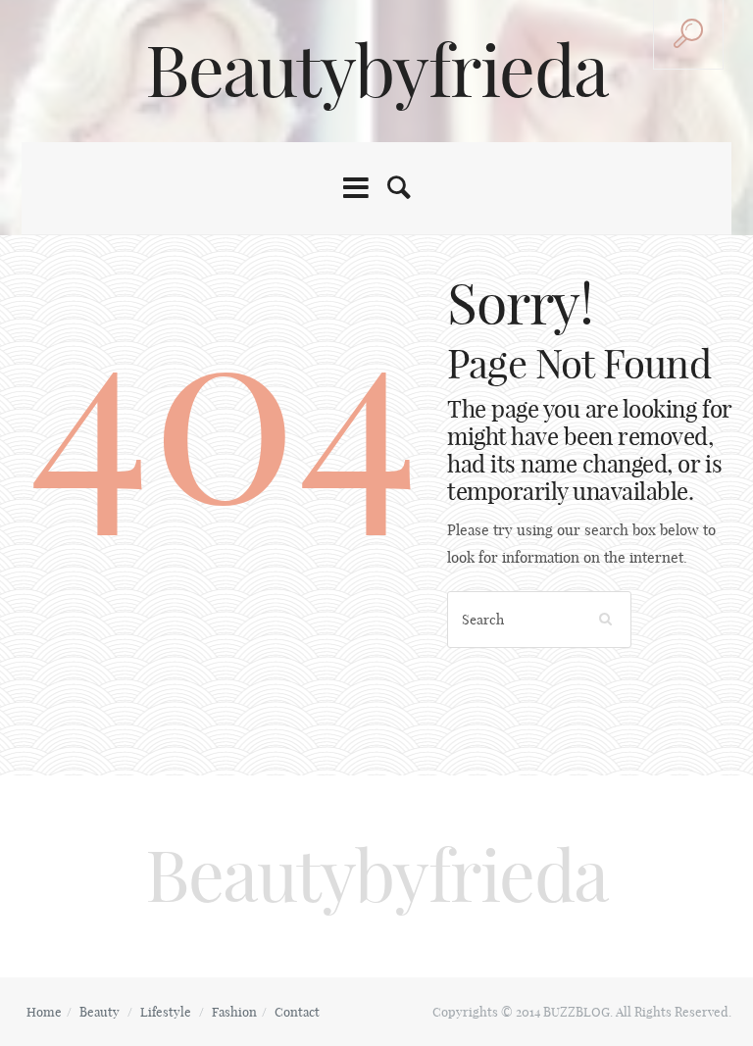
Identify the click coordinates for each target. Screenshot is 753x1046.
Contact (297, 1012)
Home (44, 1012)
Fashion (234, 1012)
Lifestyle (165, 1012)
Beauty (99, 1012)
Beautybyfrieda (376, 70)
